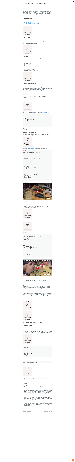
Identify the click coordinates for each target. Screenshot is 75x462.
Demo (43, 258)
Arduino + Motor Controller (28, 22)
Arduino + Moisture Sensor (28, 21)
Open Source (24, 409)
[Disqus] (37, 423)
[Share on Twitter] (49, 412)
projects (28, 5)
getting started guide (45, 112)
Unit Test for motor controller (28, 201)
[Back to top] (45, 412)
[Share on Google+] (47, 412)
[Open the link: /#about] (73, 1)
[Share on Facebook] (51, 412)
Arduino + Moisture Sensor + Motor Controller (32, 23)
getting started (31, 148)
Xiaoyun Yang (38, 1)
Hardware (29, 409)
